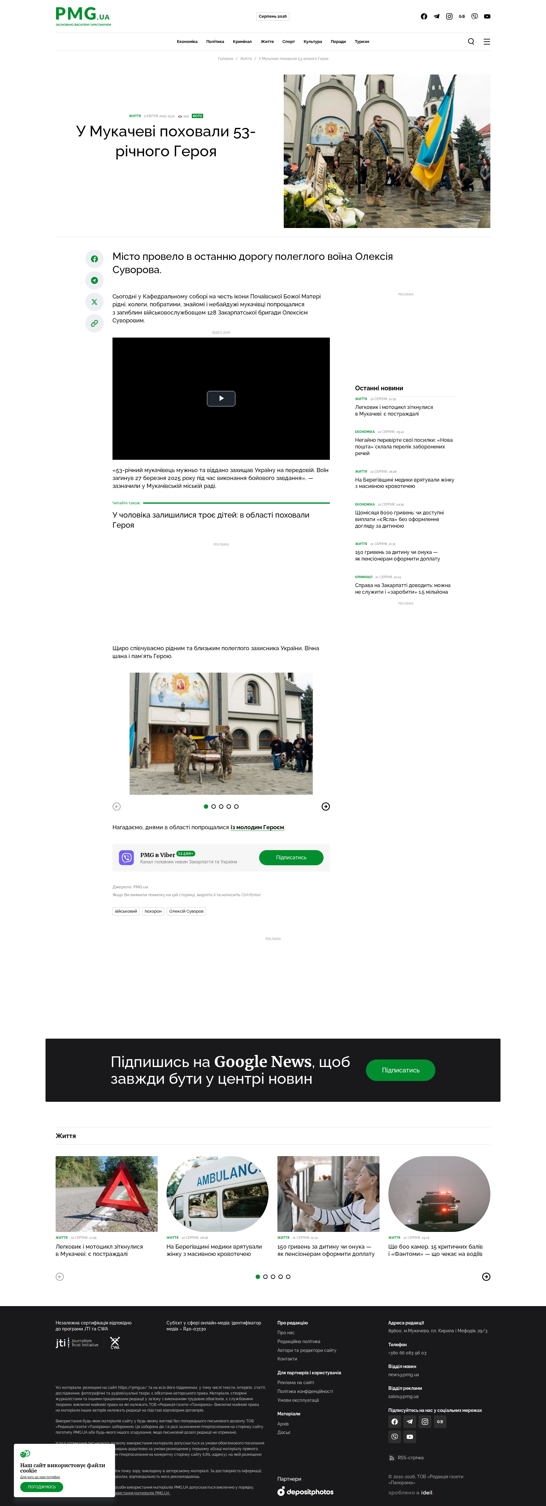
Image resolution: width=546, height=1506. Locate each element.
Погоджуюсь (42, 1487)
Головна (225, 59)
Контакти (287, 1358)
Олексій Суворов (186, 911)
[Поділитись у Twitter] (94, 302)
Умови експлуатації (298, 1400)
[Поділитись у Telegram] (94, 280)
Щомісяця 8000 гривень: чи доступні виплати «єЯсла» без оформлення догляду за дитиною (399, 519)
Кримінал (242, 41)
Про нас (286, 1332)
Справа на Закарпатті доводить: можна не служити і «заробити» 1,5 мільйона (403, 588)
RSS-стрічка (411, 1457)
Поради (338, 41)
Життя (267, 41)
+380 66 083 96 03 (407, 1352)
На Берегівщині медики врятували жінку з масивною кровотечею (404, 483)
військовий (126, 911)
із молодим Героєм (257, 827)
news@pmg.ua (403, 1374)
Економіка (187, 41)
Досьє (284, 1432)
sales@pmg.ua (403, 1396)
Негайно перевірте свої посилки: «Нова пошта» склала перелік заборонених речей (404, 446)
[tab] (206, 806)
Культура (313, 41)
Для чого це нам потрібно (40, 1477)
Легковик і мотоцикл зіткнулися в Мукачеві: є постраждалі (394, 410)
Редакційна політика (298, 1341)
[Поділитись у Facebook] (94, 259)
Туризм (362, 41)
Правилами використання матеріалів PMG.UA (128, 1493)
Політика (215, 41)
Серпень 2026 (273, 16)
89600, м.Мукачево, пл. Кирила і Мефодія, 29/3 (438, 1330)
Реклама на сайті (295, 1382)
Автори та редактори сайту (307, 1350)
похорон (153, 911)
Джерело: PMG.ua (130, 887)
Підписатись (291, 858)
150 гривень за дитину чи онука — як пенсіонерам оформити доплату (397, 555)
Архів (283, 1423)
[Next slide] (326, 806)
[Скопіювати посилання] (94, 323)
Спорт (288, 41)
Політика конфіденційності (305, 1391)
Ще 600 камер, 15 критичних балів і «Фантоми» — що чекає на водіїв (435, 1250)
